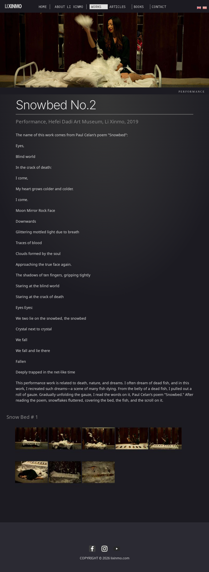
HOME (43, 7)
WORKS (96, 7)
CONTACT (159, 7)
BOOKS (139, 7)
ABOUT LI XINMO (69, 7)
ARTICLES (117, 7)
